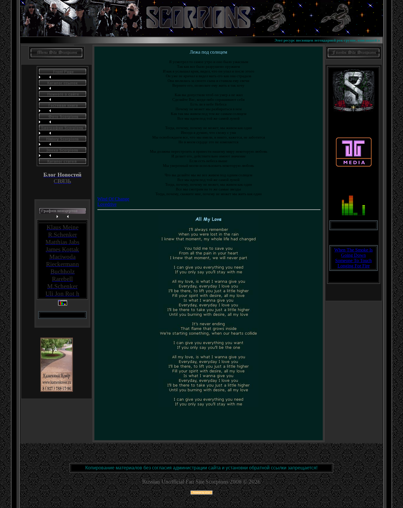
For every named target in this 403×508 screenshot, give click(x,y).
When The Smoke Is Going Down (353, 252)
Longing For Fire (354, 265)
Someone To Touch (353, 260)
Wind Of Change (113, 198)
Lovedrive (107, 204)
